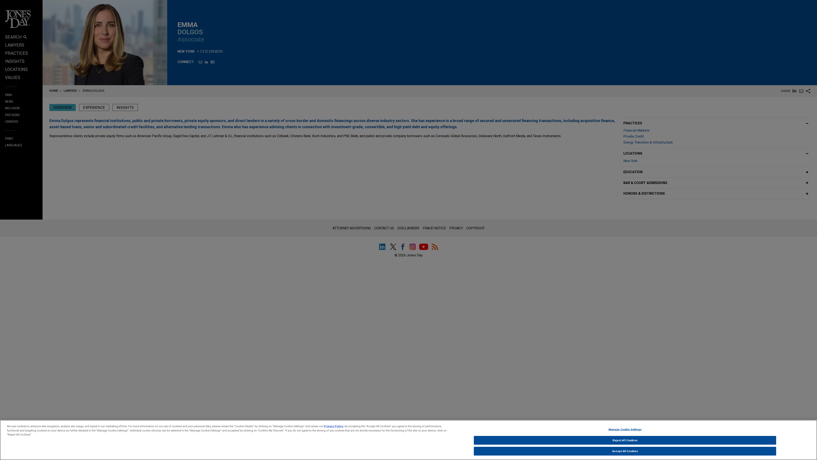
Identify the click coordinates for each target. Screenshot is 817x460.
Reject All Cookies (625, 440)
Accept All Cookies (625, 451)
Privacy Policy (333, 426)
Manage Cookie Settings (625, 429)
